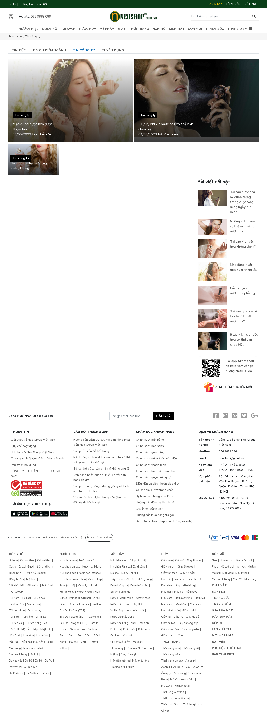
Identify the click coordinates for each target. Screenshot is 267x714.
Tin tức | (13, 4)
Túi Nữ (26, 598)
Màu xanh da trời (33, 648)
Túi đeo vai (16, 623)
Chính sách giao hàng (150, 452)
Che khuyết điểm (120, 642)
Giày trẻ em (168, 567)
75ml (63, 642)
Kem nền (128, 636)
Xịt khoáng (116, 610)
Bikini (164, 679)
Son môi (195, 29)
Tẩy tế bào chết (119, 579)
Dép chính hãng (170, 585)
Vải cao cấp (30, 667)
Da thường (139, 567)
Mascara (138, 642)
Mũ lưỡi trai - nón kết (233, 567)
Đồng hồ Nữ (16, 573)
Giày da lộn (168, 623)
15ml (79, 636)
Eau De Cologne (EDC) (73, 623)
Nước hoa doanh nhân (73, 579)
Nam (215, 560)
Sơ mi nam (194, 673)
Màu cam (166, 598)
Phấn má (115, 629)
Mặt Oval (47, 585)
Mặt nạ (114, 654)
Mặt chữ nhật (16, 585)
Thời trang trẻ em (171, 654)
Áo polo (178, 667)
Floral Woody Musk (89, 592)
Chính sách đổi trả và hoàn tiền (156, 459)
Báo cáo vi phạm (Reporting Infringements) (164, 521)
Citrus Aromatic (69, 598)
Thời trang (139, 29)
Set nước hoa (77, 629)
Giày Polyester (190, 629)
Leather (96, 604)
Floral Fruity (67, 592)
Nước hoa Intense (89, 573)
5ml (62, 636)
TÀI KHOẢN (233, 4)
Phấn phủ (144, 623)
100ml (73, 642)
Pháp (35, 629)
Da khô (114, 573)
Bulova (13, 560)
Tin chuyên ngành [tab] (49, 50)
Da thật (34, 654)
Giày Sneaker (186, 567)
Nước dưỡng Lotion (121, 598)
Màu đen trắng (183, 598)
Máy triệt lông (140, 661)
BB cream (144, 629)
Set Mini (92, 629)
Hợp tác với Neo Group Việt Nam (32, 452)
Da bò (29, 661)
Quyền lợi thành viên (149, 509)
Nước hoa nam (68, 560)
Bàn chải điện (223, 654)
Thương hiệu (27, 29)
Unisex (224, 560)
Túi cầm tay (34, 610)
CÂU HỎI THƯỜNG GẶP (90, 432)
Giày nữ (179, 560)
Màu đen (28, 636)
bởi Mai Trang (168, 134)
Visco (46, 673)
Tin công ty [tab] (84, 50)
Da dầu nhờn (129, 573)
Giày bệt (166, 579)
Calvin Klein (27, 560)
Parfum (94, 623)
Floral (93, 585)
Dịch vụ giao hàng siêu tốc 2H (156, 496)
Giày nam (167, 560)
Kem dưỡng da (119, 585)
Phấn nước (129, 629)
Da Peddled (16, 673)
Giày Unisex (194, 560)
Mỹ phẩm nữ (137, 560)
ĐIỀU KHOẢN (50, 537)
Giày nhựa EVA (170, 629)
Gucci (30, 567)
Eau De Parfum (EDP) (72, 610)
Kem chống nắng (142, 579)
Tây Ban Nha (17, 604)
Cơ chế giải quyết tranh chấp (154, 490)
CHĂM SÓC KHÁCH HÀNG (155, 432)
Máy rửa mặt (128, 654)
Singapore (33, 604)
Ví (36, 617)
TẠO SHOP (214, 4)
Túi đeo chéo (17, 610)
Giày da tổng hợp (188, 623)
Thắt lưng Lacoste (194, 704)
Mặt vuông (33, 585)
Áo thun (166, 667)
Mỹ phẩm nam (118, 560)
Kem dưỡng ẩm (139, 585)
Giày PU (178, 617)
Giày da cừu (168, 636)
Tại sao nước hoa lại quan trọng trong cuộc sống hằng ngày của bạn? (242, 202)
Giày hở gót (187, 573)
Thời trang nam (170, 648)
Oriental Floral (90, 598)
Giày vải (166, 617)
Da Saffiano (33, 673)
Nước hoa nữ (86, 560)
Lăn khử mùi (221, 629)
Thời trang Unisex (172, 661)
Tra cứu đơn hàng (100, 537)
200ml (64, 648)
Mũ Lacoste (182, 686)
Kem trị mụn (143, 598)
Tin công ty (32, 36)
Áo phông (180, 673)
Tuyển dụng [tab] (113, 50)
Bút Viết (219, 642)
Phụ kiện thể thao (227, 648)
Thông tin (20, 432)
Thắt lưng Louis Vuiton (175, 698)
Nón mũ (158, 29)
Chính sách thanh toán (151, 465)
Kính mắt (177, 29)
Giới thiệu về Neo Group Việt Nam (33, 440)
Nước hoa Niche (91, 567)
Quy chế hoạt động (23, 446)
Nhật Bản (46, 629)
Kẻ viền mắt (133, 648)
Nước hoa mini (68, 573)
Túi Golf (14, 629)
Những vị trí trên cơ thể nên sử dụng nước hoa (244, 226)
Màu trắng (42, 636)
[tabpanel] (133, 231)
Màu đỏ (26, 642)
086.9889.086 (41, 16)
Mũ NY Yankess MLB (182, 679)
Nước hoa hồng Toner (123, 623)
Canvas (182, 636)
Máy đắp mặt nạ (120, 661)
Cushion (115, 636)
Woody (82, 585)
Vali (46, 623)
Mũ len (252, 567)
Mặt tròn (31, 579)
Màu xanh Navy (18, 654)
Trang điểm (237, 29)
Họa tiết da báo (170, 610)
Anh (90, 579)
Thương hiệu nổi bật (122, 667)
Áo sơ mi (190, 661)
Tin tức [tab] (19, 50)
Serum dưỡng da (120, 592)
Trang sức (214, 29)
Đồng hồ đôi (16, 579)
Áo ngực (166, 673)
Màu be (178, 592)
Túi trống (27, 617)
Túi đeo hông (33, 623)
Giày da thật (189, 610)
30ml (88, 636)
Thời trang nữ (190, 648)
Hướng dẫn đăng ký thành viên (156, 502)
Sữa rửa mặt (222, 610)
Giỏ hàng (250, 4)
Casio (12, 567)
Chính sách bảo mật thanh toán (156, 471)
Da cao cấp (16, 661)
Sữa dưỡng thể (133, 604)
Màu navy (191, 592)
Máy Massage (222, 636)
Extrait (63, 629)
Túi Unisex (38, 598)
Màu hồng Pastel (43, 642)
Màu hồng (182, 604)
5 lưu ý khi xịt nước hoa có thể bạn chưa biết (244, 339)
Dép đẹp (218, 623)
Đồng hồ (49, 29)
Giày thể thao (169, 573)
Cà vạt (165, 711)
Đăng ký (163, 416)
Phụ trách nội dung (23, 465)
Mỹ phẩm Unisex (120, 567)
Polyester (15, 667)
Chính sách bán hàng (150, 440)
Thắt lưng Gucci (170, 704)
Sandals (179, 579)
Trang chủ (15, 36)
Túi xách (68, 29)
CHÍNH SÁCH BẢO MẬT (71, 537)
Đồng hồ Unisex (35, 573)
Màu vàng (15, 648)
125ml (83, 642)
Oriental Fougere (79, 604)
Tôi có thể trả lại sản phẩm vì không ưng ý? (101, 469)
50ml (97, 636)
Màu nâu (14, 642)
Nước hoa (87, 29)
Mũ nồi (216, 573)
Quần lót (198, 667)
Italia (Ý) (64, 585)
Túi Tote (14, 617)
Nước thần (116, 604)
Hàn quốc (240, 560)
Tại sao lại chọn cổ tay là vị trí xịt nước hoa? (243, 316)
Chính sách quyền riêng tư (153, 477)
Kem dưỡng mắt (135, 610)
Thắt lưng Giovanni (173, 692)
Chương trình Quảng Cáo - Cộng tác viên (38, 459)
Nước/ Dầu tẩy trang (122, 617)
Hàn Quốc (15, 636)
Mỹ (23, 629)
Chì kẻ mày (116, 648)
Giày (121, 29)
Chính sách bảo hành (150, 446)
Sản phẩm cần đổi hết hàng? (91, 451)
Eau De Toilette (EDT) (73, 617)
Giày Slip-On (194, 579)
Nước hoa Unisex (70, 567)
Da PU (49, 661)
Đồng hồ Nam (45, 567)
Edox (22, 567)
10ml (70, 636)
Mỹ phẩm (107, 29)
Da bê (38, 661)
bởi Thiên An (42, 134)
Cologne (94, 617)
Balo (43, 617)
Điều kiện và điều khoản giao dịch (158, 484)
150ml (94, 642)
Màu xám (195, 604)
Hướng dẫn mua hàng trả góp (155, 515)
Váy (188, 667)
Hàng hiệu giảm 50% (35, 4)
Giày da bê (192, 617)
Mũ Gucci (166, 686)
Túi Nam (14, 598)
